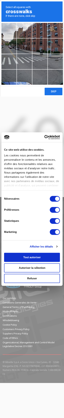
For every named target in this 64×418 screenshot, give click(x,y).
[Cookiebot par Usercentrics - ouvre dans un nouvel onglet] (45, 137)
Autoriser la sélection (32, 267)
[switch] (55, 210)
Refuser (32, 278)
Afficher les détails (41, 246)
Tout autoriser (32, 257)
